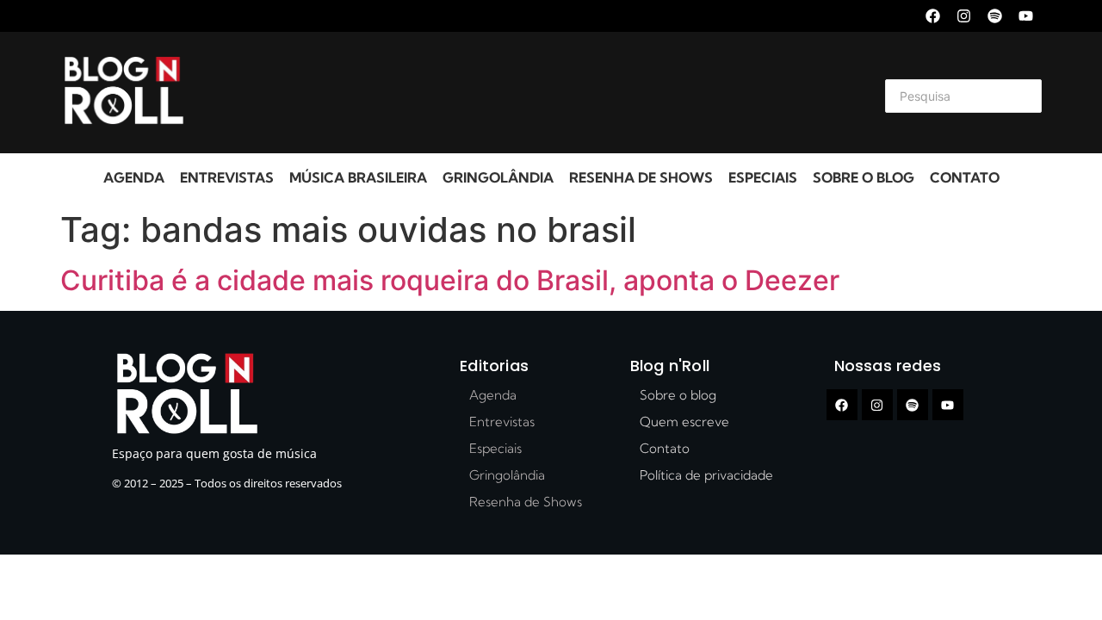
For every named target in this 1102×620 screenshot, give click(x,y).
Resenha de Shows (641, 177)
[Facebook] (933, 16)
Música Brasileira (358, 177)
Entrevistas (227, 177)
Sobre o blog (863, 177)
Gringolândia (498, 177)
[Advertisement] (530, 93)
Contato (965, 177)
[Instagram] (964, 16)
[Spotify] (994, 16)
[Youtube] (1025, 16)
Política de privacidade (706, 475)
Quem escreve (684, 421)
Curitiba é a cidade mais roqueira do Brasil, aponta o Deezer (449, 280)
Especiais (762, 177)
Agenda (133, 177)
